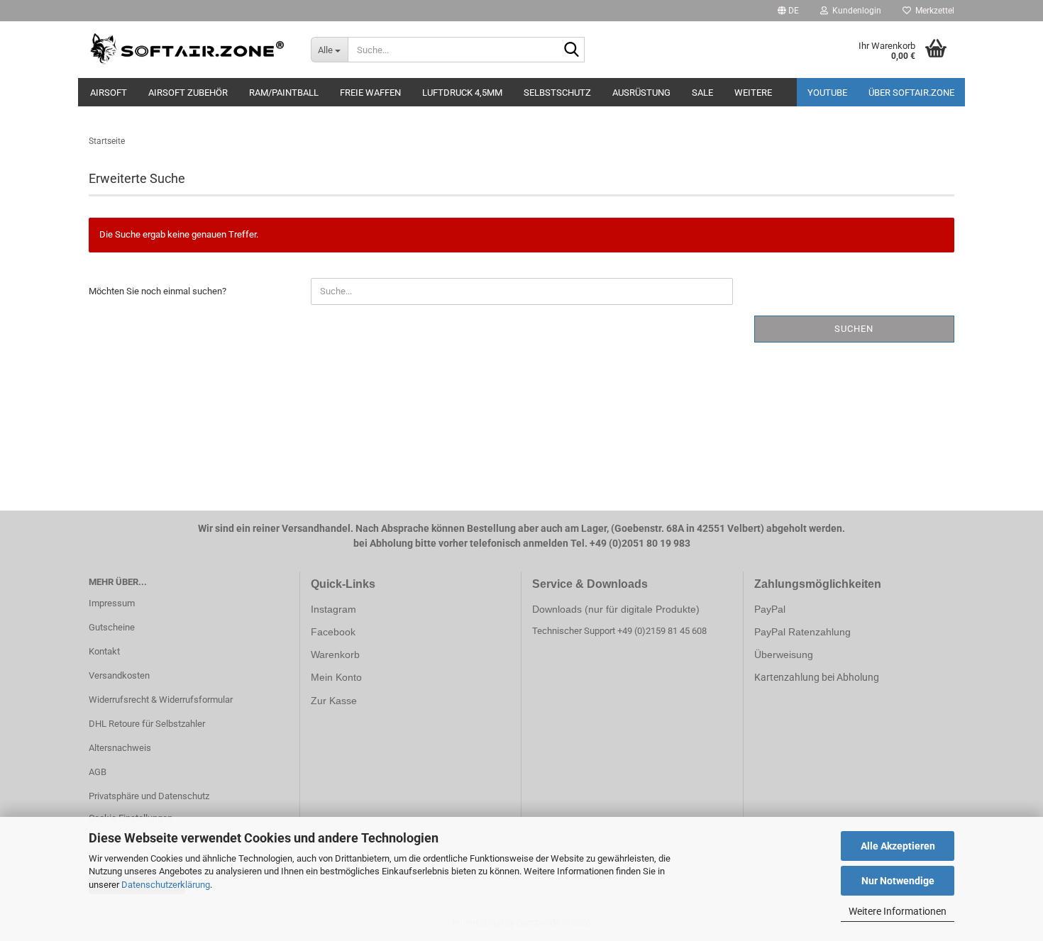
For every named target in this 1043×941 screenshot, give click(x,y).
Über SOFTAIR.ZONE (911, 92)
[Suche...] (571, 50)
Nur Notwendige (897, 880)
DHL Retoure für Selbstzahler (147, 723)
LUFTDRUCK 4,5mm (462, 92)
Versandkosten (119, 675)
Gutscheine (112, 627)
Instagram (333, 609)
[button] (788, 10)
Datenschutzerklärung (165, 884)
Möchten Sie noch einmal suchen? (157, 291)
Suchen (853, 328)
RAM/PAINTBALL (284, 92)
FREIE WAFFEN (370, 92)
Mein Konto (336, 677)
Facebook (333, 631)
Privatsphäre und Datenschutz (149, 796)
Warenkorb (335, 654)
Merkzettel (932, 11)
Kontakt (104, 651)
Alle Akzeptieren (898, 846)
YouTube (827, 92)
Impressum (112, 603)
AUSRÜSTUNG (641, 92)
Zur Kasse (334, 700)
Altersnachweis (120, 747)
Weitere (753, 92)
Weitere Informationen (898, 911)
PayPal (769, 609)
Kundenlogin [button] (854, 11)
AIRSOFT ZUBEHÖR (188, 92)
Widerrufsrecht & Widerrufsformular (161, 699)
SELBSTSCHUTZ (557, 92)
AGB (97, 772)
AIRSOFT (108, 92)
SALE (702, 92)
